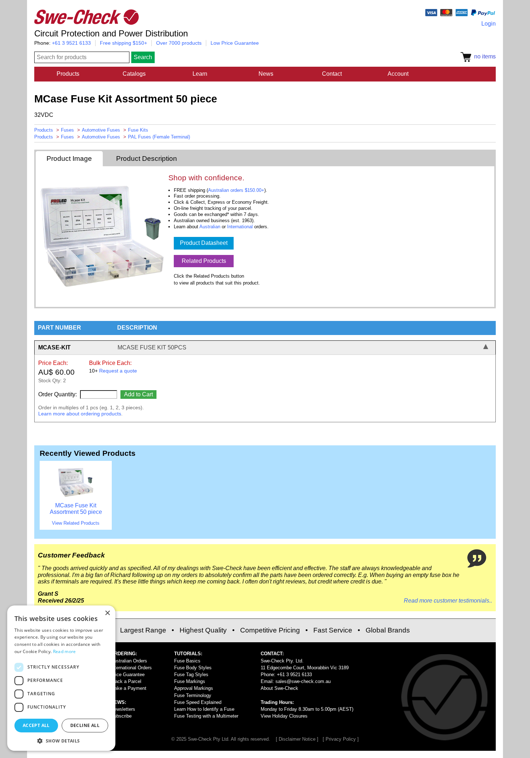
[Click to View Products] (76, 498)
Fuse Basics (187, 661)
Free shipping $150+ (123, 43)
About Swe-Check (279, 688)
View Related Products (76, 523)
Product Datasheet (204, 243)
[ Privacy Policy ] (341, 739)
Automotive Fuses (101, 130)
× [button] (107, 613)
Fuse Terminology (192, 695)
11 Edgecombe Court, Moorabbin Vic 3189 (305, 667)
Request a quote (118, 371)
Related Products (204, 261)
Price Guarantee (128, 674)
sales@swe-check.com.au (303, 681)
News (266, 74)
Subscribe (121, 716)
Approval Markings (193, 688)
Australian (209, 226)
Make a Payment (128, 688)
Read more (64, 651)
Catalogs (134, 74)
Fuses (67, 130)
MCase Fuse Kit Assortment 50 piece (76, 508)
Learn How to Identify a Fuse (204, 709)
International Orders (131, 667)
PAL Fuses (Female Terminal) (159, 137)
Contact (332, 74)
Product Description (146, 158)
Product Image (69, 158)
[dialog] (61, 678)
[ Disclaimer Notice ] (297, 739)
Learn (200, 74)
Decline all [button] (85, 725)
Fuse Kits (138, 130)
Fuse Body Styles (193, 667)
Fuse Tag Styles (191, 674)
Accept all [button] (36, 725)
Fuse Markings (189, 681)
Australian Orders (129, 661)
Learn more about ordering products (79, 414)
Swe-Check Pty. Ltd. (282, 661)
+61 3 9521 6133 (71, 43)
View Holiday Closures (284, 716)
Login (488, 24)
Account (398, 74)
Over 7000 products (179, 43)
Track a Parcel (126, 681)
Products (68, 74)
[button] (61, 740)
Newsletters (123, 709)
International (240, 226)
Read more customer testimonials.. (448, 601)
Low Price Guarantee (235, 43)
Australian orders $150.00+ (236, 190)
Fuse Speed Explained (197, 702)
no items (483, 56)
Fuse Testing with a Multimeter (206, 716)
